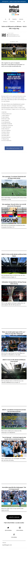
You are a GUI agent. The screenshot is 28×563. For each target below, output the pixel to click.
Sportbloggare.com (7, 545)
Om (5, 19)
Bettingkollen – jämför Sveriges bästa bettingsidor (14, 1)
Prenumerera (12, 21)
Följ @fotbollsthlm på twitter (14, 36)
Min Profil (19, 21)
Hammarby (21, 19)
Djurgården (15, 19)
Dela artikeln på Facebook (13, 148)
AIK (9, 19)
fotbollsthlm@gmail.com (14, 34)
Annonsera (5, 21)
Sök (24, 21)
